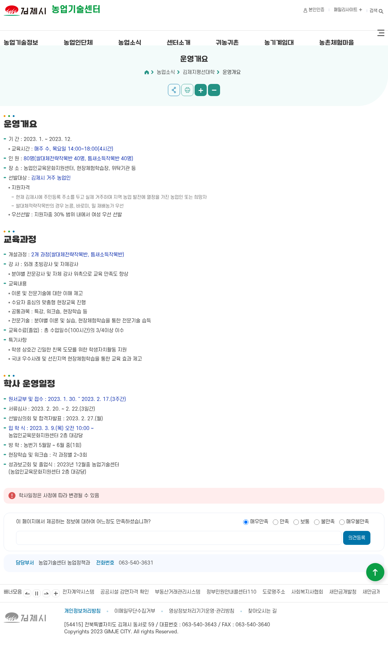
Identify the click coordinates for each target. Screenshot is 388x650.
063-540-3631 (136, 563)
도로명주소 (239, 592)
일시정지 (37, 593)
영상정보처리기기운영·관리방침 (201, 611)
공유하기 (174, 90)
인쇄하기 (187, 90)
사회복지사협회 (273, 592)
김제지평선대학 (199, 72)
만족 (284, 522)
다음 (46, 593)
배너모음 (56, 593)
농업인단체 (78, 43)
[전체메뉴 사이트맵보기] (380, 33)
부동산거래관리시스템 (143, 592)
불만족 (328, 522)
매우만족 (259, 522)
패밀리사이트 (346, 9)
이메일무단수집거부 (134, 611)
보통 (304, 522)
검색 (373, 10)
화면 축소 (214, 90)
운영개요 (231, 72)
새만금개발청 (308, 592)
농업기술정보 (21, 43)
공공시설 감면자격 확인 (90, 592)
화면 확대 (201, 90)
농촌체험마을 (336, 43)
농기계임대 (279, 43)
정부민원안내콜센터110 (197, 592)
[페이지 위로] (375, 572)
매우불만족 (357, 522)
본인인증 (316, 9)
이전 (27, 593)
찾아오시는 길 (262, 611)
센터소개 (178, 43)
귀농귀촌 (227, 43)
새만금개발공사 (344, 592)
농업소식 (129, 43)
